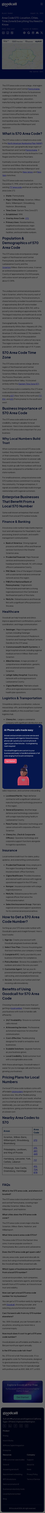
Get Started (10, 761)
